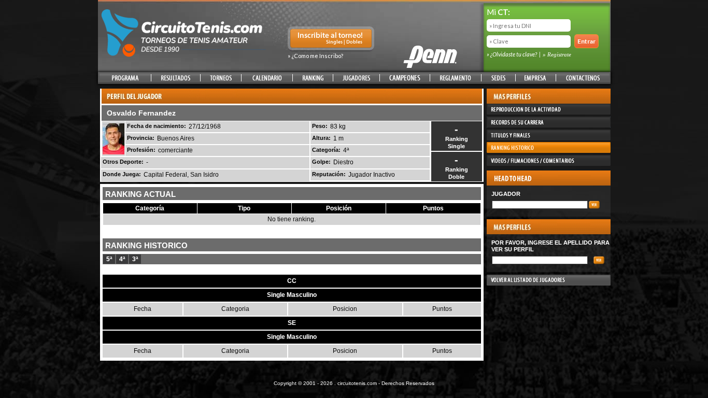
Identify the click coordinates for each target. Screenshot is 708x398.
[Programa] (125, 78)
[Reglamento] (456, 78)
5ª (109, 259)
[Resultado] (176, 78)
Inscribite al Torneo (331, 39)
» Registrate (557, 54)
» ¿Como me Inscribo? (315, 55)
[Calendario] (267, 78)
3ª (135, 259)
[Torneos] (221, 78)
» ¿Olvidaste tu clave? (512, 54)
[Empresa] (536, 78)
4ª (122, 259)
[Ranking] (312, 78)
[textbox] (540, 205)
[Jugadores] (357, 78)
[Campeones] (404, 78)
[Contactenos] (582, 78)
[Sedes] (498, 78)
